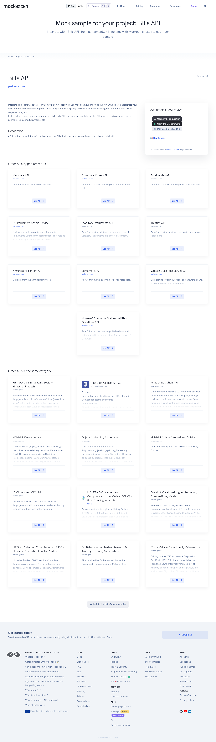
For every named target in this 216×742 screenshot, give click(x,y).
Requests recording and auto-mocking (44, 676)
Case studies (83, 706)
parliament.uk (16, 86)
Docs (79, 656)
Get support (186, 671)
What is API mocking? (36, 695)
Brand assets (186, 681)
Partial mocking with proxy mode (42, 671)
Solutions (155, 6)
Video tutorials (84, 686)
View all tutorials (33, 705)
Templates (150, 666)
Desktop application (121, 706)
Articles (80, 696)
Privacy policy (187, 700)
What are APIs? (33, 690)
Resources (175, 6)
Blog (79, 671)
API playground (153, 656)
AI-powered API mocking (124, 671)
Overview (116, 656)
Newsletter (185, 676)
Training (81, 691)
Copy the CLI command (168, 124)
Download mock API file (168, 129)
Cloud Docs (83, 661)
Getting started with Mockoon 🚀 (42, 661)
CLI (112, 720)
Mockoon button (172, 150)
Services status (120, 676)
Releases (81, 676)
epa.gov (90, 504)
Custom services (119, 696)
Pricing (139, 6)
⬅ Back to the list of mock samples (108, 604)
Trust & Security (119, 666)
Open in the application (168, 119)
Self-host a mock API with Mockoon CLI (46, 666)
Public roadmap (188, 666)
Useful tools (151, 676)
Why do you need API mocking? (41, 700)
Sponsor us (185, 661)
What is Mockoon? (35, 656)
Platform (122, 6)
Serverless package (120, 725)
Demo (193, 6)
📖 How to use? (157, 138)
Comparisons (83, 701)
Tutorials (81, 681)
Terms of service (188, 695)
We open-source (120, 681)
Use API (37, 201)
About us (184, 656)
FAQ (79, 666)
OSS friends (186, 686)
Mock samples (15, 56)
